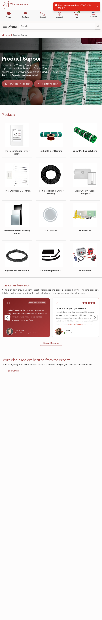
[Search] (98, 26)
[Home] (6, 5)
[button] (42, 15)
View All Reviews (51, 343)
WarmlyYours (19, 4)
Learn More (14, 370)
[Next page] (94, 317)
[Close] (97, 6)
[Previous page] (7, 317)
